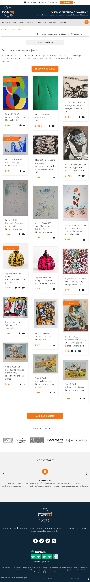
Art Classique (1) (7, 568)
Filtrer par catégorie (45, 42)
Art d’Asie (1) (34, 568)
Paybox (75, 579)
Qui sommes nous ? (10, 528)
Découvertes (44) (24, 570)
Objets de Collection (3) (78, 570)
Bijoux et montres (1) (11, 570)
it (84, 2)
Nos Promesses (69, 528)
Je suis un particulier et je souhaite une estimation (46, 528)
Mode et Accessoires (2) (61, 570)
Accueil (3, 29)
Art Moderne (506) (55, 568)
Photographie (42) (40, 572)
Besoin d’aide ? (23, 528)
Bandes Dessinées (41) (80, 568)
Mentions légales (37, 531)
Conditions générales (51, 531)
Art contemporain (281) (21, 568)
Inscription (55, 2)
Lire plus (5, 61)
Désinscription (81, 528)
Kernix (85, 579)
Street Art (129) (51, 572)
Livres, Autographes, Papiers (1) (41, 570)
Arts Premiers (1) (67, 568)
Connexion (66, 2)
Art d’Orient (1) (43, 568)
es (87, 2)
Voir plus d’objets (45, 415)
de (81, 2)
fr (74, 2)
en (78, 2)
